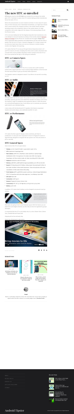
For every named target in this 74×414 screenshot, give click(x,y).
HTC (9, 18)
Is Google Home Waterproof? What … (63, 35)
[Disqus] (26, 316)
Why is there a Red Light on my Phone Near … (61, 379)
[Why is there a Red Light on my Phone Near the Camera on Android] (40, 266)
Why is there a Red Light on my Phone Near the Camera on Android (40, 279)
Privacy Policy (9, 378)
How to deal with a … (63, 30)
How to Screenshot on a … (63, 20)
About (6, 375)
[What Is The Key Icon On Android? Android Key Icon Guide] (25, 266)
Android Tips (26, 9)
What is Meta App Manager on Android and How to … (61, 386)
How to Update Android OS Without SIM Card (61, 399)
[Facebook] (68, 1)
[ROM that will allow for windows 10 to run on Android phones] (11, 263)
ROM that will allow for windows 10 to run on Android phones (11, 272)
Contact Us (8, 381)
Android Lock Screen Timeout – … (63, 25)
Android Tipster (10, 1)
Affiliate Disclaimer (11, 384)
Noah (14, 9)
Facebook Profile (40, 298)
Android (20, 9)
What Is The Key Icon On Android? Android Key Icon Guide (26, 279)
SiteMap (7, 387)
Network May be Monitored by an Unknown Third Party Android (60, 394)
